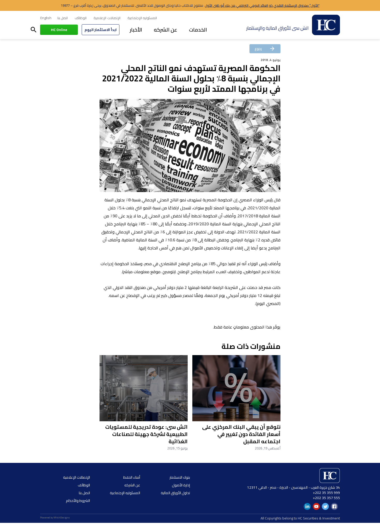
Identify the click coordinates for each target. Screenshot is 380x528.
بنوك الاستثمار (180, 477)
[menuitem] (45, 18)
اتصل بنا (62, 18)
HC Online (59, 29)
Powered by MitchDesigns (55, 517)
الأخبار (136, 29)
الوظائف (81, 18)
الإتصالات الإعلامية (107, 18)
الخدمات (198, 29)
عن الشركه (165, 29)
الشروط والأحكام (78, 500)
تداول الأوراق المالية (175, 492)
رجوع (265, 48)
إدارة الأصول (181, 485)
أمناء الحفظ (131, 477)
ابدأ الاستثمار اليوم (101, 29)
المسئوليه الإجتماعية (142, 18)
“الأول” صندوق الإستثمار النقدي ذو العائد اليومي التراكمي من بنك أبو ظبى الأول (262, 5)
